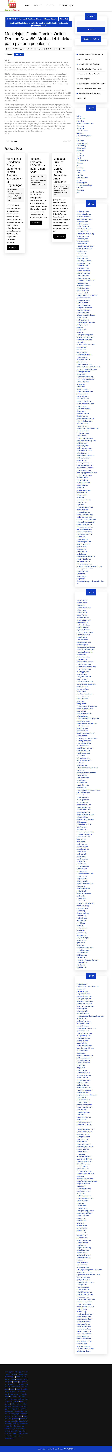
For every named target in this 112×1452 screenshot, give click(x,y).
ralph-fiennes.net (82, 765)
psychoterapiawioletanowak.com (88, 1275)
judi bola (22, 1431)
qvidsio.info (81, 896)
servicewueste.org (83, 657)
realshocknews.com (84, 1191)
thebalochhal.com (83, 226)
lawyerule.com (82, 829)
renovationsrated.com (84, 532)
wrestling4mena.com (84, 741)
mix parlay (80, 155)
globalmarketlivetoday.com (86, 441)
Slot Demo (50, 5)
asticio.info (80, 1223)
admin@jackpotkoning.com (33, 49)
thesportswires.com (84, 1117)
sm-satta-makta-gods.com (86, 519)
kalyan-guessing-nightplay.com (88, 718)
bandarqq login (13, 1409)
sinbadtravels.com (83, 1038)
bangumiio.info (82, 879)
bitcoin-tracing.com (83, 561)
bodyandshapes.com (84, 564)
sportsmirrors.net (83, 1139)
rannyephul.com (82, 802)
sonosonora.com (83, 313)
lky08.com (80, 763)
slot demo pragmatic (84, 136)
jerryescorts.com (83, 1149)
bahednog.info (82, 1009)
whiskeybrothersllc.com (85, 1349)
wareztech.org (82, 1043)
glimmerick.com (82, 256)
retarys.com (81, 1053)
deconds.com (81, 576)
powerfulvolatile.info (84, 893)
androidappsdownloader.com (87, 723)
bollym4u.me (81, 935)
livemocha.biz (82, 920)
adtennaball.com (82, 699)
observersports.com (84, 1087)
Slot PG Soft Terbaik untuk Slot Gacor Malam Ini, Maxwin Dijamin (32, 19)
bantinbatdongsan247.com (86, 1006)
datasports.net (82, 1142)
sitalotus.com (81, 1206)
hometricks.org (82, 1252)
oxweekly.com (82, 787)
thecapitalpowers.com (84, 1302)
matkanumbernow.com (85, 662)
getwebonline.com (83, 758)
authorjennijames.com (84, 354)
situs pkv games (82, 178)
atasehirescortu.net (83, 1144)
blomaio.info (81, 886)
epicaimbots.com (83, 423)
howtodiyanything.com (85, 463)
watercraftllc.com (83, 381)
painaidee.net (81, 1110)
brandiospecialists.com (85, 694)
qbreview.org (81, 654)
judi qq (79, 116)
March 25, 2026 (39, 176)
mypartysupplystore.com (85, 246)
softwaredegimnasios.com (86, 522)
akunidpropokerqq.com (85, 335)
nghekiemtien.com (83, 837)
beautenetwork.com (84, 559)
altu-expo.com (82, 352)
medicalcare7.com (83, 696)
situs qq (79, 173)
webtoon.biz (81, 1114)
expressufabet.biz (83, 627)
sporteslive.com (82, 1127)
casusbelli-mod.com (84, 305)
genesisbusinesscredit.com (86, 773)
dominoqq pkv (82, 183)
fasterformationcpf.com (85, 1055)
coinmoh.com (81, 406)
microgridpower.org (83, 1257)
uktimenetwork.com (84, 214)
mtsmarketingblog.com (85, 834)
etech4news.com (83, 426)
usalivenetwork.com (84, 1021)
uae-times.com (82, 600)
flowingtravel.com (83, 689)
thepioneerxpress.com (85, 632)
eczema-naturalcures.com (86, 344)
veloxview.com (82, 1344)
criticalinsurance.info (84, 714)
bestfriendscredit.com (84, 340)
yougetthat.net (82, 1070)
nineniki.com (81, 691)
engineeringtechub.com (85, 1146)
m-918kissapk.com (83, 950)
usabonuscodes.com (84, 517)
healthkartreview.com (84, 450)
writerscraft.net (82, 736)
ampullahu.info (82, 869)
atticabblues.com (83, 399)
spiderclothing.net (83, 320)
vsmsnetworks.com (84, 608)
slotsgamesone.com (84, 676)
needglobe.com (82, 1262)
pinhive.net (80, 930)
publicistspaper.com (84, 544)
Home (26, 5)
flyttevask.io (81, 943)
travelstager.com (83, 797)
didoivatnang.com (83, 413)
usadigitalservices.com (85, 748)
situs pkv (80, 175)
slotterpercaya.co (83, 1287)
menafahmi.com (82, 480)
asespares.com (82, 394)
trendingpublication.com (85, 1314)
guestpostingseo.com (84, 996)
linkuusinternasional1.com (86, 315)
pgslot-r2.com (82, 497)
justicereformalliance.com (86, 280)
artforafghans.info (83, 849)
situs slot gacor (21, 1379)
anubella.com (81, 554)
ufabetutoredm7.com (84, 1339)
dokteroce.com (82, 822)
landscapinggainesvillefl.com (87, 473)
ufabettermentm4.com (84, 1319)
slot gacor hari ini (14, 1387)
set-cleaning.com (83, 539)
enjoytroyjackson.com (84, 421)
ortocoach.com (82, 1265)
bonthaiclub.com (82, 303)
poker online (81, 170)
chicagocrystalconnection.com (87, 960)
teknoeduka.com (83, 510)
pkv (78, 165)
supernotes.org (82, 1208)
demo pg (80, 163)
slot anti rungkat (21, 1389)
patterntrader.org (82, 1201)
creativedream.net (83, 753)
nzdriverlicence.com (84, 490)
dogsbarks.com (82, 416)
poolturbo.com (82, 844)
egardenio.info (82, 1225)
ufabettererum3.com (84, 1317)
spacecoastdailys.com (85, 527)
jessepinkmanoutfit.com (85, 1048)
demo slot (80, 150)
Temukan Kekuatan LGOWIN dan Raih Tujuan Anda (38, 165)
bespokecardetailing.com (85, 337)
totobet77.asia (82, 1309)
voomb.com (81, 1154)
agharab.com (81, 362)
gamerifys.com (82, 603)
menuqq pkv (9, 1372)
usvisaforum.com (83, 268)
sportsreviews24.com (84, 1161)
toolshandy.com (82, 795)
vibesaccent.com (83, 231)
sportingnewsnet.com (84, 1122)
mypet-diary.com (83, 785)
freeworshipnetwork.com (85, 379)
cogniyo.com (81, 1245)
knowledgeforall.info (84, 743)
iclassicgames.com (84, 1080)
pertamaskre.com (83, 1013)
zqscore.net (81, 1218)
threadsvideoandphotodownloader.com (90, 1016)
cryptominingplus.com (84, 1090)
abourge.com (81, 384)
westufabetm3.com (83, 1346)
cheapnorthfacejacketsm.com (87, 295)
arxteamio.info (82, 1228)
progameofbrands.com (85, 652)
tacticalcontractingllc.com (86, 1299)
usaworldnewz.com (84, 216)
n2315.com (81, 755)
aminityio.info (81, 861)
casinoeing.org (82, 918)
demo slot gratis (82, 143)
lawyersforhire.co (83, 1097)
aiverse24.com (82, 551)
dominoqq (80, 126)
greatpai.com (81, 374)
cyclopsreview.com (83, 409)
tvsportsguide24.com (84, 1159)
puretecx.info (81, 856)
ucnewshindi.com (83, 1026)
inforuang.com (82, 775)
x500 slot (13, 1396)
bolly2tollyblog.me (83, 938)
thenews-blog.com (83, 512)
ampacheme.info (83, 866)
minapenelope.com (83, 278)
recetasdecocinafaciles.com (87, 369)
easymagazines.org (84, 1248)
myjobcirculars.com (84, 664)
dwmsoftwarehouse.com (85, 418)
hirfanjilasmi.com (83, 1250)
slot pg (12, 1389)
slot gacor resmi (10, 1384)
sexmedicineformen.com (85, 1282)
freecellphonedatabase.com (86, 1028)
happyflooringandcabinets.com (87, 1181)
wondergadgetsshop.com (86, 322)
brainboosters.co (83, 236)
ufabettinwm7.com (83, 1324)
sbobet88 (14, 1431)
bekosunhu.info (82, 881)
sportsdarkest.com (83, 1112)
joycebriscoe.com (83, 241)
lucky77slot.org (82, 1166)
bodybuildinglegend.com (85, 814)
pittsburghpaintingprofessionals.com (89, 1270)
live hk (79, 158)
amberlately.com (82, 239)
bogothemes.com (83, 288)
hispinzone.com (82, 679)
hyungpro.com (82, 1119)
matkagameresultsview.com (87, 706)
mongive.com (81, 704)
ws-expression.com (84, 500)
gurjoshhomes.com (83, 298)
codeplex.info (81, 330)
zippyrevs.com (82, 659)
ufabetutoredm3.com (84, 1336)
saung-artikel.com (83, 1082)
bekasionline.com (83, 617)
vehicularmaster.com (84, 229)
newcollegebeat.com (84, 261)
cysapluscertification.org (85, 903)
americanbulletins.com (85, 391)
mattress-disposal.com (85, 1179)
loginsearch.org (82, 908)
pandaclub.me (82, 940)
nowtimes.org (81, 916)
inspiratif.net (81, 605)
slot (78, 138)
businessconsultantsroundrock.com (89, 566)
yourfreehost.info (83, 293)
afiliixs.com (81, 386)
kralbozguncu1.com (84, 470)
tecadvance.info (82, 859)
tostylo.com (81, 1068)
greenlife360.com (83, 622)
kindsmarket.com (83, 778)
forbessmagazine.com (85, 438)
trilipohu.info (81, 965)
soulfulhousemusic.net (85, 1294)
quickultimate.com (83, 1277)
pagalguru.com (82, 492)
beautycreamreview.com (85, 404)
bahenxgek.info (82, 1011)
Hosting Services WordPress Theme (50, 1449)
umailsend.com (82, 1050)
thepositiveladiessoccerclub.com (88, 367)
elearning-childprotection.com (87, 738)
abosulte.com (81, 549)
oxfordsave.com (82, 1077)
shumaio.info (81, 898)
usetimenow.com (83, 726)
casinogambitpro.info (84, 999)
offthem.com (81, 610)
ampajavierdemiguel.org (85, 234)
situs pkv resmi (82, 131)
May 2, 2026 (60, 186)
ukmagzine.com (82, 1041)
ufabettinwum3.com (84, 1326)
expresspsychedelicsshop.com (88, 428)
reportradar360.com (84, 805)
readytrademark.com (84, 529)
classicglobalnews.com (85, 569)
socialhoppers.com (83, 750)
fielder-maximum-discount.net (87, 768)
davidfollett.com (82, 258)
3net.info (80, 327)
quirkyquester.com (83, 1280)
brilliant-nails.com (83, 817)
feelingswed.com (83, 433)
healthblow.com (82, 728)
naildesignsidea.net (83, 372)
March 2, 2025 (13, 49)
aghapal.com (81, 349)
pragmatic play (10, 1391)
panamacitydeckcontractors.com (88, 790)
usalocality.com (82, 221)
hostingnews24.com (84, 458)
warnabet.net (81, 933)
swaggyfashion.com (84, 807)
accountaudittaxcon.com (85, 1233)
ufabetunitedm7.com (84, 1331)
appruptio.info (81, 967)
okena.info (80, 332)
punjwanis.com (82, 984)
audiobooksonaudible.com (86, 556)
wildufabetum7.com (84, 1351)
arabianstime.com (83, 396)
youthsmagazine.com (84, 1107)
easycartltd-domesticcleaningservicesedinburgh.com (90, 581)
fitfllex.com (80, 770)
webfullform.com (82, 640)
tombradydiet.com (83, 300)
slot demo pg (81, 146)
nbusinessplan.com (84, 620)
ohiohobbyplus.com (84, 285)
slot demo (80, 141)
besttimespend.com (84, 1240)
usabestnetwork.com (84, 1046)
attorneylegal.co (82, 1151)
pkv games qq (17, 1416)
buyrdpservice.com (83, 1063)
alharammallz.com (83, 389)
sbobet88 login (10, 1428)
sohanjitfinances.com (84, 1292)
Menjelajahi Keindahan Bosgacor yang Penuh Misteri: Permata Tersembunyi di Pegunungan (14, 172)
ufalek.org (80, 1176)
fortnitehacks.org (83, 906)
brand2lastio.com (83, 745)
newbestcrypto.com (84, 1075)
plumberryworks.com (84, 1272)
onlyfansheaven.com (84, 760)
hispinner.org (81, 711)
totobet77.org (81, 1312)
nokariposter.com (83, 716)
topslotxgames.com (84, 669)
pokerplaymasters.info (85, 1001)
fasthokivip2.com (83, 1085)
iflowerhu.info (81, 957)
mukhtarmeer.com (83, 482)
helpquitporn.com (83, 453)
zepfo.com (80, 505)
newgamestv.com (83, 1134)
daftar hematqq (17, 1406)
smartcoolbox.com (83, 1289)
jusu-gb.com (81, 989)
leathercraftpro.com (84, 1255)
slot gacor (8, 1382)
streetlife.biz (81, 923)
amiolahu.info (81, 864)
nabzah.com (81, 701)
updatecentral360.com (85, 1213)
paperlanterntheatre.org (85, 377)
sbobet (15, 1382)
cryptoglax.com (82, 283)
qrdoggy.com (81, 1186)
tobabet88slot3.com (84, 1304)
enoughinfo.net (82, 928)
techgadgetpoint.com (84, 1156)
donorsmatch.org (83, 913)
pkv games (81, 118)
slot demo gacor (82, 160)
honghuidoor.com (83, 686)
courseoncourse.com (84, 1004)
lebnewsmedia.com (84, 310)
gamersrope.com (83, 1031)
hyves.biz (80, 925)
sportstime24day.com (84, 1124)
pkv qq (79, 153)
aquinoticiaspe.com (83, 1092)
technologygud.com (84, 1188)
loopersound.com (83, 275)
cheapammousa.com (84, 364)
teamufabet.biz (82, 637)
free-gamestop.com (84, 1036)
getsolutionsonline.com (85, 709)
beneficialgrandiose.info (85, 883)
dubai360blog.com (83, 1164)
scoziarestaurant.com (84, 534)
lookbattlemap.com (83, 1060)
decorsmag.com (82, 645)
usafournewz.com (83, 224)
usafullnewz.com (83, 211)
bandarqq (80, 168)
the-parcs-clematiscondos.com (88, 986)
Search (91, 16)
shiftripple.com (82, 1284)
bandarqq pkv (10, 1438)
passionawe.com (83, 1267)
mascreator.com (82, 478)
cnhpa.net (80, 1203)
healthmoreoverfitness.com (86, 667)
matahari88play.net (83, 1102)
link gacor (80, 133)
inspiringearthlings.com (85, 465)
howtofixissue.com (83, 635)
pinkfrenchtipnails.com (85, 1132)
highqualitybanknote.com (85, 455)
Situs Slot (37, 5)
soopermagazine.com (84, 524)
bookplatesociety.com (84, 308)
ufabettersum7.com (84, 1321)
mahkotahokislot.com (84, 1171)
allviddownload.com (84, 642)
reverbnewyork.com (84, 263)
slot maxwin (21, 1391)
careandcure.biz (82, 1243)
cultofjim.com (81, 253)
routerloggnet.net (83, 672)
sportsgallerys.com (83, 1137)
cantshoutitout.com (83, 625)
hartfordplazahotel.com (85, 948)
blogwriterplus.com (83, 994)
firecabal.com (81, 436)
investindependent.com (85, 468)
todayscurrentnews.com (85, 1307)
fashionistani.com (83, 431)
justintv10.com (82, 827)
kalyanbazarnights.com (85, 681)
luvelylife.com (81, 780)
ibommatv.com (82, 612)
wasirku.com (81, 839)
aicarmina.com (82, 244)
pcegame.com (82, 495)
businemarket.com (83, 1100)
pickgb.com (81, 1193)
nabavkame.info (82, 952)
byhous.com (81, 945)
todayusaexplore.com (84, 219)
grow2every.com (83, 446)
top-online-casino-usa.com (86, 684)
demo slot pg (81, 148)
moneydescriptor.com (84, 1105)
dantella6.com (82, 674)
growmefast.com (83, 1169)
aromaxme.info (82, 871)
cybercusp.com (82, 571)
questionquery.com (83, 812)
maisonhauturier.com (84, 475)
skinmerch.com (82, 266)
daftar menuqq (16, 1404)
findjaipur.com (82, 251)
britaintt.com (81, 574)
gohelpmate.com (83, 731)
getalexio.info (81, 1230)
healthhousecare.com (84, 448)
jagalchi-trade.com (83, 273)
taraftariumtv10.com (84, 810)
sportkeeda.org (82, 1238)
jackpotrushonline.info (84, 1023)
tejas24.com (81, 842)
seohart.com (81, 537)
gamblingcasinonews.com (86, 647)
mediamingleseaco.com (85, 832)
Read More (14, 248)
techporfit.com (82, 615)
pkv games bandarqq (84, 185)
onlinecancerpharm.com (85, 1174)
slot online (80, 121)
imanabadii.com (82, 962)
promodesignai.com (84, 542)
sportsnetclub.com (83, 1073)
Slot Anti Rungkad (66, 5)
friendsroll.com (82, 317)
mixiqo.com (81, 1260)
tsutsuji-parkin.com (83, 359)
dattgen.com (81, 411)
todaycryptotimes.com (85, 515)
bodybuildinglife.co (83, 1183)
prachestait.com (82, 847)
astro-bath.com (82, 347)
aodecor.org (81, 911)
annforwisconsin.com (84, 248)
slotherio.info (81, 901)
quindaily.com (81, 547)
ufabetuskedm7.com (84, 1334)
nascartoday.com (83, 485)
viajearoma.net (82, 357)
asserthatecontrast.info (85, 874)
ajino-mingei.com (83, 290)
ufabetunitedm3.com (84, 1329)
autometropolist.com (84, 401)
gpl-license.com (82, 443)
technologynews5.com (85, 507)
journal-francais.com (84, 824)
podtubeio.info (82, 891)
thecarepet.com (82, 991)
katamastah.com (83, 1215)
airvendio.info (81, 851)
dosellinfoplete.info (83, 888)
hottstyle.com (81, 460)
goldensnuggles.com (84, 1058)
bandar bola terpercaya (85, 123)
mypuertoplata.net (83, 630)
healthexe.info (82, 854)
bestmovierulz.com (83, 271)
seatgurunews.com (83, 325)
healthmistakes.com (84, 1196)
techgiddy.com (82, 1018)
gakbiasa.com (82, 955)
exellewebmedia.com (84, 1033)
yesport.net (81, 1065)
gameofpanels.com (83, 721)
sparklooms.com (83, 1297)
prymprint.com (82, 1235)
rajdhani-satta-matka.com (86, 733)
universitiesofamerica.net (85, 649)
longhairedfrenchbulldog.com (87, 1095)
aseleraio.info (81, 1220)
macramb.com (82, 782)
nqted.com (80, 487)
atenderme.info (82, 876)
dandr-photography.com (85, 819)
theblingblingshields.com (85, 1129)
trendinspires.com (83, 800)
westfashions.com (83, 792)
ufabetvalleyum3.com (84, 1341)
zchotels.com (81, 502)
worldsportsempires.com (85, 1211)
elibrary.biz (80, 342)
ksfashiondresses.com (85, 1198)
